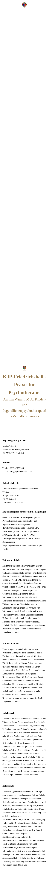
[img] (24, 5)
